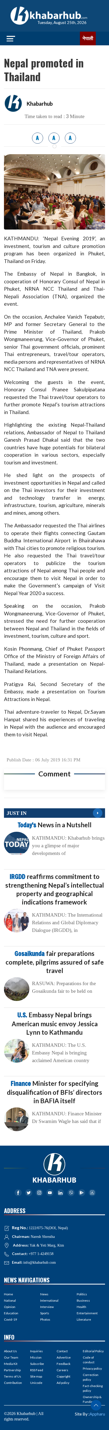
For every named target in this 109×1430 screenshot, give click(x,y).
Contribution (13, 1383)
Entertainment (87, 1313)
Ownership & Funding (92, 1399)
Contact (62, 1351)
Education (11, 1313)
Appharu (97, 1413)
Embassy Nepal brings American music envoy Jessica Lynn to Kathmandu (55, 1023)
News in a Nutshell (55, 825)
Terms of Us (12, 1376)
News (44, 1294)
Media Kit (10, 1364)
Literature (84, 1319)
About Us (10, 1351)
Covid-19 (10, 1319)
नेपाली (88, 38)
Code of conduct (88, 1359)
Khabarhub (39, 103)
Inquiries (36, 1351)
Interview (47, 1307)
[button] (96, 1405)
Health (81, 1307)
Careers (62, 1370)
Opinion (9, 1307)
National (10, 1300)
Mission (36, 1357)
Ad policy (63, 1383)
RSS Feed (36, 1370)
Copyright (63, 1376)
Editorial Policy (93, 1351)
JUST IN (16, 813)
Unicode (36, 1383)
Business (83, 1300)
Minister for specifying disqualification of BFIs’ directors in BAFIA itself (54, 1091)
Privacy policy (92, 1368)
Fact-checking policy (93, 1388)
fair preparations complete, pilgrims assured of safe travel (55, 962)
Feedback (63, 1364)
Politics (82, 1294)
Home (8, 1294)
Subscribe (37, 1364)
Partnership (12, 1370)
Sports (44, 1313)
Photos (45, 1319)
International (49, 1300)
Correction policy (90, 1377)
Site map (36, 1376)
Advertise (64, 1357)
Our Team (11, 1357)
